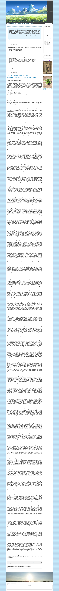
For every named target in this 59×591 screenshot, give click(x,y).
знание (45, 34)
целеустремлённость (33, 562)
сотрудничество (16, 563)
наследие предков (46, 37)
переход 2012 (48, 38)
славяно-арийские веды (47, 43)
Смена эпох (27, 23)
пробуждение (49, 39)
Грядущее (19, 23)
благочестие (19, 562)
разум (49, 40)
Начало (9, 23)
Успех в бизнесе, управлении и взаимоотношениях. (19, 25)
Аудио (11, 562)
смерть (48, 45)
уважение (24, 563)
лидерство (14, 562)
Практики (23, 23)
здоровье (48, 33)
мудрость (47, 36)
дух (45, 32)
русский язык (46, 41)
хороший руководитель (27, 562)
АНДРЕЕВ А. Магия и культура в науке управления (21, 559)
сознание (45, 47)
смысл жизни (12, 563)
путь (45, 40)
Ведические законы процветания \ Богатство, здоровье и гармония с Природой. (21, 77)
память (45, 38)
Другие (32, 23)
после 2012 (45, 39)
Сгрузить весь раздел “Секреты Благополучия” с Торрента (17, 75)
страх (49, 47)
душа (45, 33)
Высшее (12, 23)
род (51, 40)
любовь (47, 35)
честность (37, 562)
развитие (47, 40)
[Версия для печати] (16, 562)
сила (49, 42)
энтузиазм (9, 563)
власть (22, 562)
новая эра (50, 37)
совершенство (48, 46)
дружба (12, 562)
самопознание (46, 42)
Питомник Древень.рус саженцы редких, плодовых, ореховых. (47, 89)
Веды (15, 23)
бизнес (17, 562)
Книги (12, 562)
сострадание (20, 563)
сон (47, 47)
